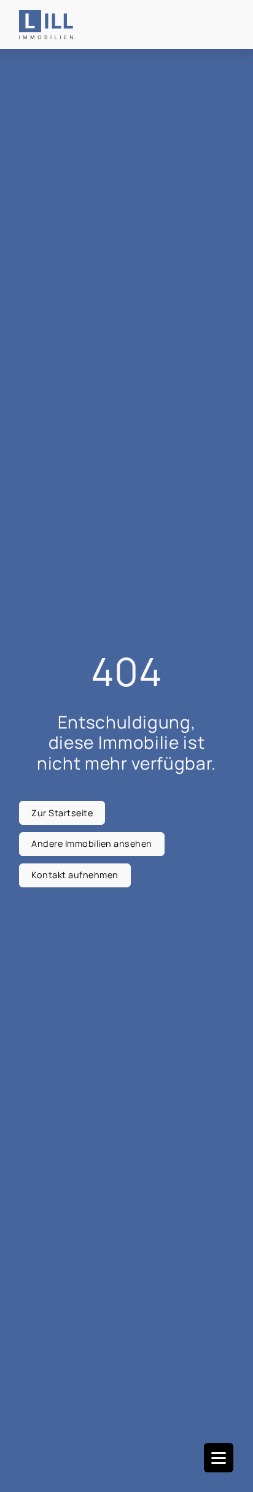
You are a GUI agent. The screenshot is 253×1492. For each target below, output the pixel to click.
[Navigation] (218, 1457)
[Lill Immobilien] (46, 24)
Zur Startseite (62, 813)
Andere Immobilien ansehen (91, 843)
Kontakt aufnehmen (75, 875)
